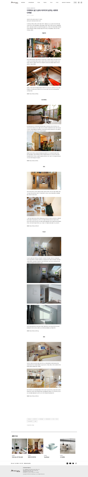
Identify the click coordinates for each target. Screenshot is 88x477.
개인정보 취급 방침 (27, 463)
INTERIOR (28, 8)
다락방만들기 (41, 419)
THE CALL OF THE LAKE (17, 457)
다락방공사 (29, 419)
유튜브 (35, 421)
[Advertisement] (44, 410)
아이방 (57, 419)
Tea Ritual (46, 457)
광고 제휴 (17, 463)
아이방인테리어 (30, 421)
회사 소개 (12, 463)
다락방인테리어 (47, 419)
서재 (53, 419)
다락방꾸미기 (35, 419)
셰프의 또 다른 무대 (32, 457)
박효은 (33, 15)
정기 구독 (21, 463)
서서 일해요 (62, 457)
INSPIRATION (33, 8)
